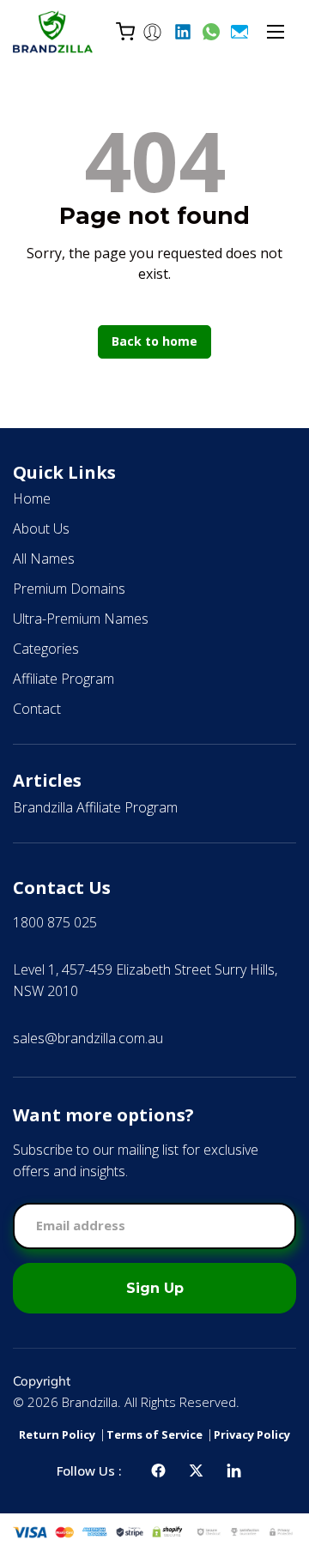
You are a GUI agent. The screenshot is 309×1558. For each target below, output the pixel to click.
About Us (41, 528)
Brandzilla (90, 1401)
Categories (46, 648)
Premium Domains (69, 588)
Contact (37, 708)
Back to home (154, 341)
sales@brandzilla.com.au (88, 1038)
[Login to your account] (152, 32)
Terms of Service (154, 1434)
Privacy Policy (252, 1434)
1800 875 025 (55, 922)
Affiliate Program (63, 678)
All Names (44, 558)
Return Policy (57, 1434)
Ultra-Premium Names (80, 618)
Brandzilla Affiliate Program (95, 807)
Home (32, 498)
